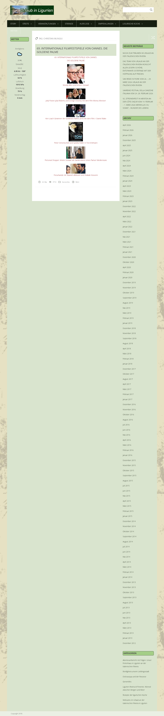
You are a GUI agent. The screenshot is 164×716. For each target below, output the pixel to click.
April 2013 (127, 623)
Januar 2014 (127, 577)
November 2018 (129, 333)
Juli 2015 (126, 485)
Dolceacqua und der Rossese (134, 676)
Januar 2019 (127, 323)
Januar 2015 (127, 516)
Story (13, 23)
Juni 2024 (126, 155)
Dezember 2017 (129, 369)
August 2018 (128, 343)
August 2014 (128, 541)
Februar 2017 (128, 394)
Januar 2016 (127, 455)
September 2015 (129, 475)
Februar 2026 (128, 130)
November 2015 (129, 465)
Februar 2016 (128, 450)
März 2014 (127, 567)
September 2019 (129, 298)
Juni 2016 (126, 430)
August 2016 (128, 419)
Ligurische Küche (131, 23)
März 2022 (127, 221)
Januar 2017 (127, 399)
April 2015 (127, 501)
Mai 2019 (126, 308)
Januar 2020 (127, 277)
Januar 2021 (127, 252)
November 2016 (129, 409)
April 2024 (127, 165)
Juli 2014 (126, 546)
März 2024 (127, 170)
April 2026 (127, 125)
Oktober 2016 (128, 414)
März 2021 (127, 242)
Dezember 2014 (129, 521)
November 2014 (129, 526)
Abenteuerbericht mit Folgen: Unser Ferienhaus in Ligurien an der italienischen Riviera (137, 663)
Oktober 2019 (128, 292)
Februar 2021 (128, 247)
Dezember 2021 (129, 231)
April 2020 (127, 267)
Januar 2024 (127, 181)
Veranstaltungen (47, 23)
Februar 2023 (128, 196)
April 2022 (127, 216)
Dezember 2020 (129, 257)
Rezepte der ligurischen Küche (135, 695)
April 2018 (127, 348)
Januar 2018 (127, 364)
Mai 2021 (126, 237)
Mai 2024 (126, 160)
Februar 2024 (128, 176)
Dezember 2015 (129, 460)
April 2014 (127, 562)
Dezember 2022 (129, 206)
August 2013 (128, 602)
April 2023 (127, 186)
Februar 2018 (128, 358)
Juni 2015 (126, 491)
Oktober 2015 (128, 470)
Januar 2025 (127, 150)
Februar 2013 (128, 633)
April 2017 (127, 384)
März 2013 (127, 628)
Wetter (13, 30)
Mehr (77, 182)
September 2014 (129, 536)
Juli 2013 (126, 607)
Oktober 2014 (128, 531)
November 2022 (129, 211)
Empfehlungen (105, 23)
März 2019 (127, 313)
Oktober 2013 (128, 592)
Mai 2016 (126, 435)
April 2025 (127, 145)
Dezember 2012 (129, 643)
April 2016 (127, 440)
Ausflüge (84, 23)
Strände (69, 23)
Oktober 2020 (128, 262)
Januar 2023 (127, 201)
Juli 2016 (126, 424)
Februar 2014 (128, 572)
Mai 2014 (126, 557)
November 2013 (129, 587)
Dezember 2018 (129, 328)
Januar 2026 (127, 135)
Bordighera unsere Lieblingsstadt (136, 671)
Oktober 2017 (128, 374)
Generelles (66, 182)
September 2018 (129, 338)
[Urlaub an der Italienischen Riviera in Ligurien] (32, 10)
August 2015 (128, 480)
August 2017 (128, 379)
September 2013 (129, 597)
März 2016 (127, 445)
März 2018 (127, 353)
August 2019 (128, 303)
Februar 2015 (128, 511)
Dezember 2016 (129, 404)
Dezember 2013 (129, 582)
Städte (26, 23)
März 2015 (127, 506)
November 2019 (129, 287)
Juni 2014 (126, 552)
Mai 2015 (126, 496)
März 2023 (127, 191)
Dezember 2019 (129, 282)
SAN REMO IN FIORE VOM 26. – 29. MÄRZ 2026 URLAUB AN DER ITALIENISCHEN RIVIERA (137, 82)
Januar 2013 (127, 638)
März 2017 (127, 389)
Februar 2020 (128, 272)
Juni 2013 (126, 612)
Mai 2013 (126, 617)
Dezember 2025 (129, 140)
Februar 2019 (128, 318)
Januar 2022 (127, 226)
